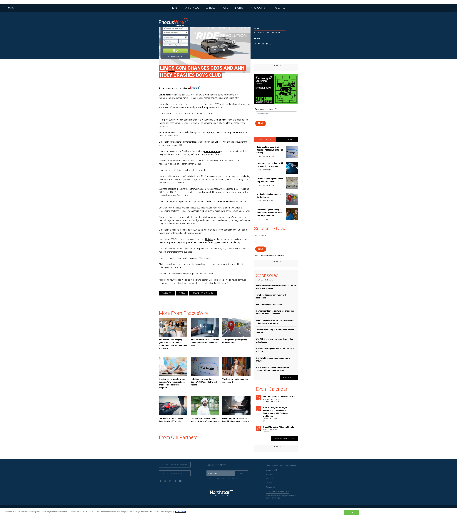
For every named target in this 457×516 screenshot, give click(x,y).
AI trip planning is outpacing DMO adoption (234, 341)
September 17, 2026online (270, 420)
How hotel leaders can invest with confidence (271, 296)
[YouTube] (180, 480)
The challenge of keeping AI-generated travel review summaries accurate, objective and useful (173, 344)
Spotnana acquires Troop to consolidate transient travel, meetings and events (269, 213)
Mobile (182, 293)
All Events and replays (284, 439)
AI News (211, 8)
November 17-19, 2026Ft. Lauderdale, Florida (271, 400)
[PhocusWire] (173, 22)
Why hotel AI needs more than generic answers (273, 359)
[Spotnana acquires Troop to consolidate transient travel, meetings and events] (291, 214)
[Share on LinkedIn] (263, 44)
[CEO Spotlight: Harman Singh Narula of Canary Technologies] (205, 405)
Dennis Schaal (264, 32)
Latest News (192, 8)
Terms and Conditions (266, 255)
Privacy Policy (235, 478)
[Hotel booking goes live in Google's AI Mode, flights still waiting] (205, 366)
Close (351, 512)
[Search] (453, 7)
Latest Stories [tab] (287, 140)
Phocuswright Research (176, 465)
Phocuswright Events (176, 473)
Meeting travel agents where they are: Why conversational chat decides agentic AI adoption (172, 383)
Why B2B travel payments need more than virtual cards (274, 340)
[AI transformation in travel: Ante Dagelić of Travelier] (173, 405)
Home (174, 8)
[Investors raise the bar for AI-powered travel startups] (291, 168)
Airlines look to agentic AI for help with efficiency (269, 180)
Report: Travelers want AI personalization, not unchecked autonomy (275, 321)
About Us (280, 8)
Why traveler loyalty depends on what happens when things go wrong (272, 368)
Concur (208, 201)
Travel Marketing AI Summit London (279, 427)
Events (239, 8)
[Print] (271, 44)
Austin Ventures (212, 151)
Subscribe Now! (216, 465)
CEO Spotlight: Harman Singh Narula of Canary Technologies (205, 419)
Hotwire (209, 239)
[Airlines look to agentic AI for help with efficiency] (291, 183)
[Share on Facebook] (255, 44)
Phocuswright (259, 8)
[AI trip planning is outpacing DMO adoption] (236, 327)
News (256, 29)
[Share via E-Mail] (267, 44)
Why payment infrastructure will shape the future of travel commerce (275, 312)
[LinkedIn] (165, 480)
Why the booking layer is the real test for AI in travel (275, 350)
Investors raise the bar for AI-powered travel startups (269, 164)
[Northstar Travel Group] (221, 492)
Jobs (225, 8)
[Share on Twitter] (259, 44)
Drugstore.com (234, 132)
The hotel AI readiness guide (235, 379)
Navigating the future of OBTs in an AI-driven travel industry (235, 419)
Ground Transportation (203, 293)
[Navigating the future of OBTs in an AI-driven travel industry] (236, 405)
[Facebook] (160, 480)
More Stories (289, 378)
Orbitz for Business (225, 201)
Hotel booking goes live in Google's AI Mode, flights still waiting (204, 382)
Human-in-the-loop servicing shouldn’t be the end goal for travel (276, 287)
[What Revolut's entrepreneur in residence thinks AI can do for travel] (205, 327)
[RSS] (175, 480)
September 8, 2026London (270, 431)
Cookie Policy (180, 512)
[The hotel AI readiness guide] (236, 366)
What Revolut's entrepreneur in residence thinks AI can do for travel (205, 343)
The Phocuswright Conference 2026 (279, 397)
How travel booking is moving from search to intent (275, 331)
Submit (241, 473)
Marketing (166, 293)
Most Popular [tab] (265, 140)
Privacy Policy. (280, 255)
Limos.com (164, 94)
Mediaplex (219, 119)
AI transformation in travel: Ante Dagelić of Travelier (171, 419)
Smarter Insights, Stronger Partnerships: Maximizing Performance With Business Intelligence (275, 411)
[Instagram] (170, 480)
